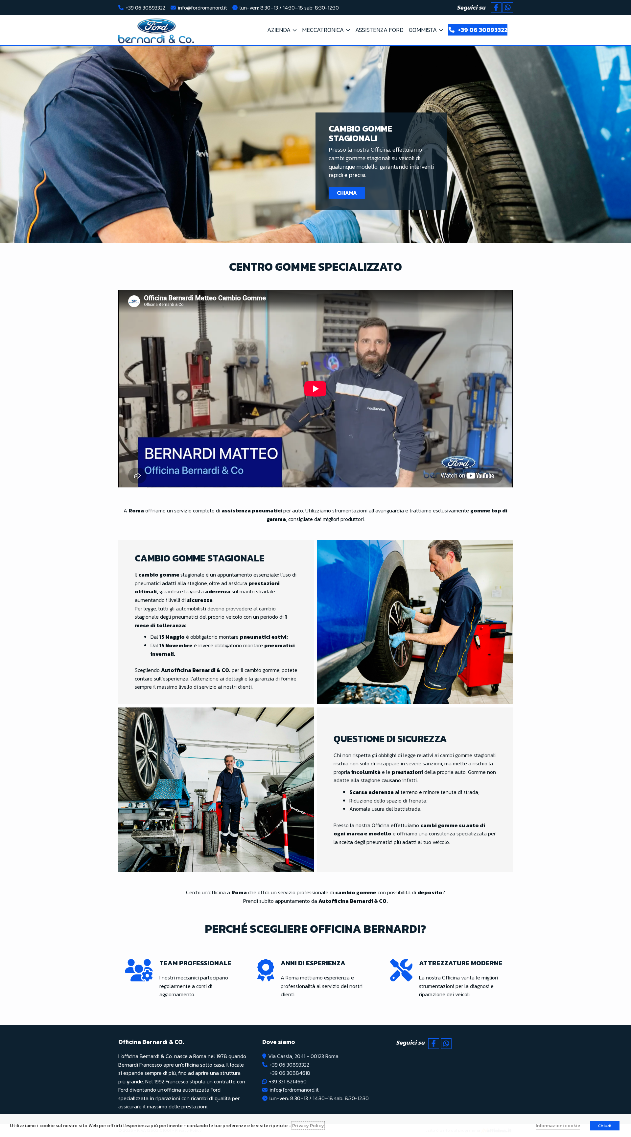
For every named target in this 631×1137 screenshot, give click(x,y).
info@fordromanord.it (202, 8)
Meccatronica (323, 29)
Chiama (347, 193)
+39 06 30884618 (289, 1073)
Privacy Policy (308, 1125)
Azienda (279, 29)
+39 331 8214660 (288, 1081)
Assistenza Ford (379, 29)
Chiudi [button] (604, 1126)
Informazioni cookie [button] (558, 1125)
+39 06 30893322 (145, 8)
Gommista (423, 29)
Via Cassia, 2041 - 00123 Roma (303, 1056)
